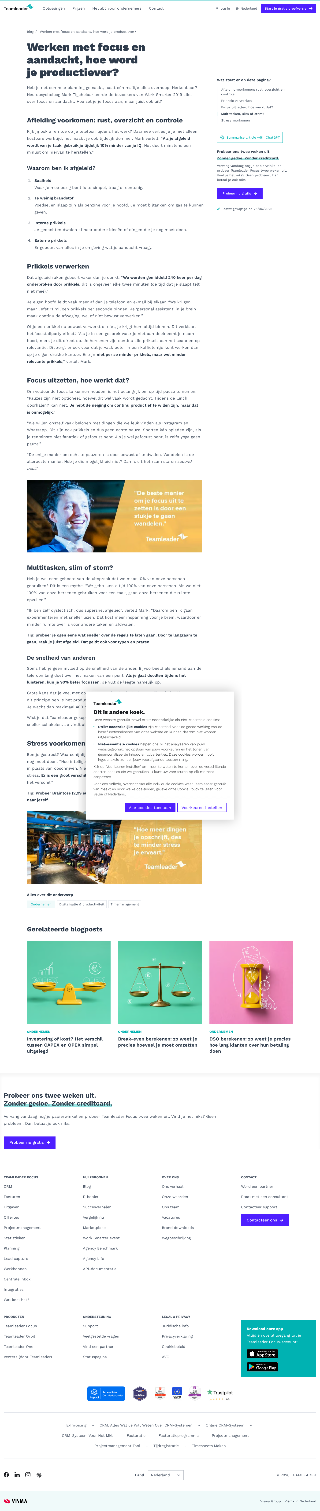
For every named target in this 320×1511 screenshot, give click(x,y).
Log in (225, 8)
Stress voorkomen (235, 120)
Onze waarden (175, 1197)
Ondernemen (41, 904)
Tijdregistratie (166, 1446)
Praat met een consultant (264, 1197)
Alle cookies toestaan (150, 807)
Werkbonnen (15, 1269)
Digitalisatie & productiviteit (81, 904)
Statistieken (15, 1238)
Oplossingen (54, 8)
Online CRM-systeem (225, 1425)
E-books (90, 1197)
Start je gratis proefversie (285, 8)
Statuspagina (95, 1357)
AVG (165, 1357)
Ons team (170, 1207)
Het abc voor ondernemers (116, 8)
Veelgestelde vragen (101, 1336)
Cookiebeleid (173, 1346)
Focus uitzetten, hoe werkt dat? (247, 107)
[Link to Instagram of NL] (27, 1474)
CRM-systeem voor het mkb (88, 1435)
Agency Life (93, 1258)
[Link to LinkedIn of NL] (17, 1474)
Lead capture (16, 1258)
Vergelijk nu (93, 1217)
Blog (30, 31)
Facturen (12, 1197)
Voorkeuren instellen (202, 807)
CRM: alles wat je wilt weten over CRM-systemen (146, 1425)
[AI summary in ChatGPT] (39, 1475)
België (98, 794)
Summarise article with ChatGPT (253, 137)
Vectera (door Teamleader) (28, 1357)
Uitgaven (11, 1207)
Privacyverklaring (177, 1336)
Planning (11, 1248)
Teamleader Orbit (19, 1336)
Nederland (116, 794)
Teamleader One (18, 1346)
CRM (8, 1186)
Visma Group (270, 1501)
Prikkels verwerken (236, 101)
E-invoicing (76, 1425)
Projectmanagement (22, 1227)
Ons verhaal (172, 1186)
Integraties (13, 1289)
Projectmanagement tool (117, 1446)
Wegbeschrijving (176, 1238)
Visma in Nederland (300, 1501)
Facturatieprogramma (179, 1435)
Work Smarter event (101, 1238)
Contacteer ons (262, 1220)
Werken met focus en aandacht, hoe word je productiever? (88, 31)
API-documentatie (99, 1269)
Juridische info (175, 1326)
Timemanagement (125, 904)
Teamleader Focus (20, 1326)
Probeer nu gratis (237, 193)
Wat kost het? (16, 1300)
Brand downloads (178, 1227)
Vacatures (171, 1217)
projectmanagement (230, 1435)
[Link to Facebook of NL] (6, 1474)
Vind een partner (98, 1346)
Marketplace (94, 1227)
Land (139, 1475)
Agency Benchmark (100, 1248)
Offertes (11, 1217)
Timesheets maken (209, 1446)
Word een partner (257, 1186)
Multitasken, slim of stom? (242, 114)
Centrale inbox (17, 1279)
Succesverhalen (97, 1207)
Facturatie (136, 1435)
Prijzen (78, 8)
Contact (156, 8)
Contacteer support (259, 1207)
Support (90, 1326)
